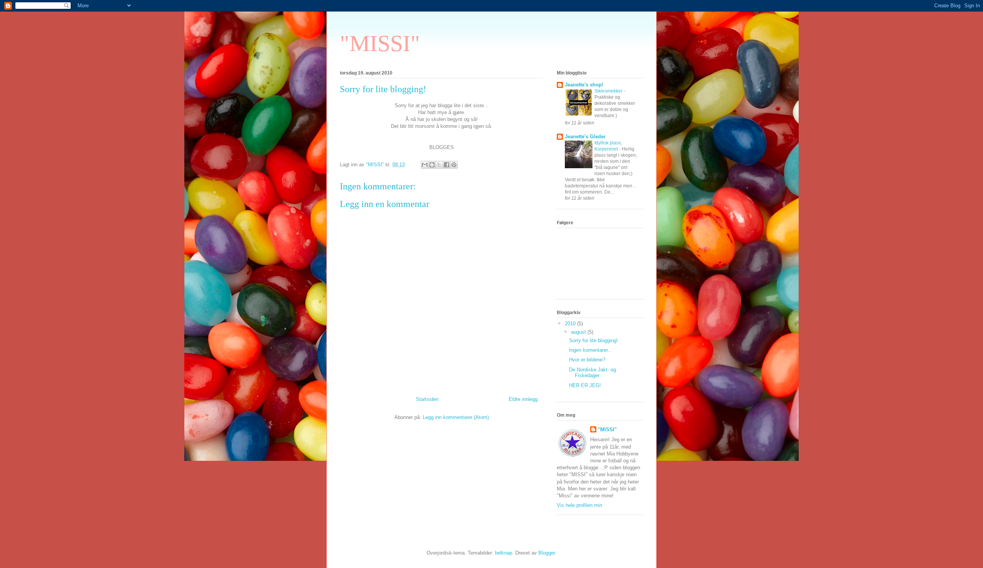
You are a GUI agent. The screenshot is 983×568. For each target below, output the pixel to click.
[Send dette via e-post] (425, 165)
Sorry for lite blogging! (593, 340)
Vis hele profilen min (579, 505)
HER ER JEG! (585, 385)
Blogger (546, 553)
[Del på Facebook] (446, 165)
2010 (571, 323)
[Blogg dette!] (432, 165)
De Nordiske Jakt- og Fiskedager (592, 373)
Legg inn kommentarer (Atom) (456, 417)
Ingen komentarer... (590, 350)
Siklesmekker (609, 91)
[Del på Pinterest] (454, 165)
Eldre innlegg (523, 399)
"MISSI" (380, 43)
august (579, 332)
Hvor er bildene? (587, 360)
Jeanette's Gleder (585, 136)
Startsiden (427, 399)
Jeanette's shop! (584, 85)
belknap (503, 553)
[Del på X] (439, 165)
